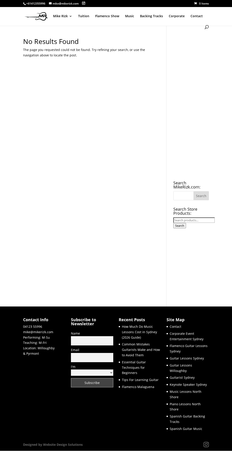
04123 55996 (32, 326)
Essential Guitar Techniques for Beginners (134, 367)
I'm (73, 366)
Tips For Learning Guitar (140, 380)
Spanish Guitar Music (186, 429)
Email (75, 350)
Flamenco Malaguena (138, 387)
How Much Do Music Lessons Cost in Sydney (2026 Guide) (139, 332)
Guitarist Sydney (182, 377)
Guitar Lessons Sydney (187, 358)
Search (179, 226)
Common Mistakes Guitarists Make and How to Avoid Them (141, 349)
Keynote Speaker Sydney (188, 384)
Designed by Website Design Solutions (53, 444)
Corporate (177, 16)
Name (75, 333)
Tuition (83, 16)
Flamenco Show (107, 16)
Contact (197, 16)
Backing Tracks (151, 16)
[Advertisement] (191, 106)
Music (129, 16)
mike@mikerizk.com (38, 332)
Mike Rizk (60, 16)
